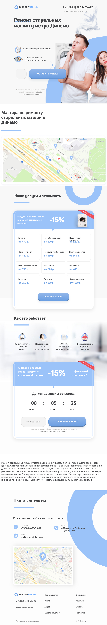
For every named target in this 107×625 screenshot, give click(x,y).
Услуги (47, 601)
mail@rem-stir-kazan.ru (75, 11)
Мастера (80, 601)
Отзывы (79, 607)
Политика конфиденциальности (27, 621)
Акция (47, 607)
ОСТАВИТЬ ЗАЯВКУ (47, 73)
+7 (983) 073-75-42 (78, 7)
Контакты (80, 613)
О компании (81, 595)
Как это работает (52, 613)
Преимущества (51, 595)
